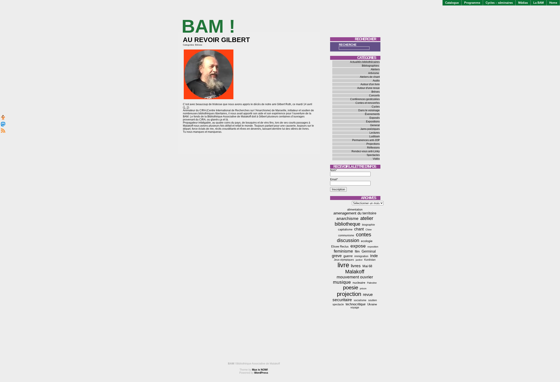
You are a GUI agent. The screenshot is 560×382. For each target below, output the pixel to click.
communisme (346, 235)
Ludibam (374, 136)
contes (363, 234)
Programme (472, 2)
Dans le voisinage (369, 110)
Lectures (374, 132)
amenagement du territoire (354, 213)
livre (343, 265)
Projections (373, 143)
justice (359, 259)
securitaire (342, 299)
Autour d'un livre (370, 84)
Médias (523, 2)
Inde (374, 256)
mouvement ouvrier (355, 277)
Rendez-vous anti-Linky (366, 151)
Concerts (374, 95)
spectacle (338, 304)
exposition (373, 246)
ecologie (367, 241)
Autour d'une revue (368, 88)
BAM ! (208, 26)
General (375, 125)
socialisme (360, 300)
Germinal (369, 251)
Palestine (372, 282)
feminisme (343, 251)
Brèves (198, 45)
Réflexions (373, 147)
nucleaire (359, 282)
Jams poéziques (370, 129)
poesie (350, 287)
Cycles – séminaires (499, 2)
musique (342, 282)
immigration (361, 256)
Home (553, 2)
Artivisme (373, 73)
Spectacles (373, 155)
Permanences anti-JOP (366, 140)
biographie (368, 224)
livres (356, 266)
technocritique (356, 304)
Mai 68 (367, 266)
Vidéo (376, 158)
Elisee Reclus (340, 246)
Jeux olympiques (344, 259)
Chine (369, 229)
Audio (376, 80)
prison (363, 288)
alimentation (354, 209)
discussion (348, 240)
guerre (348, 256)
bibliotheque (347, 224)
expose (358, 246)
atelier (366, 218)
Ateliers (375, 69)
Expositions (373, 121)
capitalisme (345, 229)
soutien (372, 300)
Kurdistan (370, 259)
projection (349, 294)
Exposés (374, 117)
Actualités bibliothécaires (365, 62)
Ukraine (372, 304)
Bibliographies (370, 65)
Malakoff (354, 271)
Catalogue (452, 2)
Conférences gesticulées (365, 99)
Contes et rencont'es (367, 102)
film (357, 251)
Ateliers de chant (370, 76)
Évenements (372, 114)
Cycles (376, 106)
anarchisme (347, 218)
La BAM (538, 2)
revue (368, 294)
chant (359, 229)
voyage (354, 307)
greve (337, 256)
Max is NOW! (260, 369)
